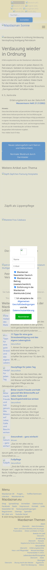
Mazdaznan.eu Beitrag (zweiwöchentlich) (22, 281)
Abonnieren (23, 316)
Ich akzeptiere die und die (23, 304)
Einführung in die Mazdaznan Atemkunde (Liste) (23, 290)
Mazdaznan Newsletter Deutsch (23, 274)
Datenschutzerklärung (23, 310)
